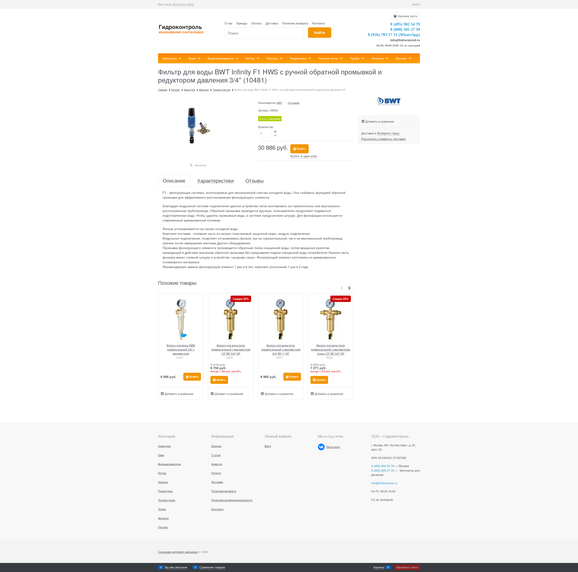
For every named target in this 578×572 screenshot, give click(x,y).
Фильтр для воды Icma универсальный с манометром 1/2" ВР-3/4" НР (230, 349)
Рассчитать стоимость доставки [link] (383, 139)
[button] (275, 131)
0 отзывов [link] (293, 102)
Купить (301, 149)
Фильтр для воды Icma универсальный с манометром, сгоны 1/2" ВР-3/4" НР (330, 349)
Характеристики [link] (215, 180)
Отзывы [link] (254, 180)
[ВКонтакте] (321, 447)
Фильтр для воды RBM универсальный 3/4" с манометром (180, 349)
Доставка (272, 23)
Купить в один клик (303, 156)
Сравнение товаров (212, 567)
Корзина (378, 567)
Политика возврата (295, 23)
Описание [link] (174, 180)
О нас (229, 23)
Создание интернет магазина (178, 552)
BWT (279, 102)
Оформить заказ (407, 567)
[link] (183, 4)
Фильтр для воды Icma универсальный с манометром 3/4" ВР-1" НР (280, 349)
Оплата (256, 23)
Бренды (242, 23)
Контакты (318, 23)
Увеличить (201, 165)
